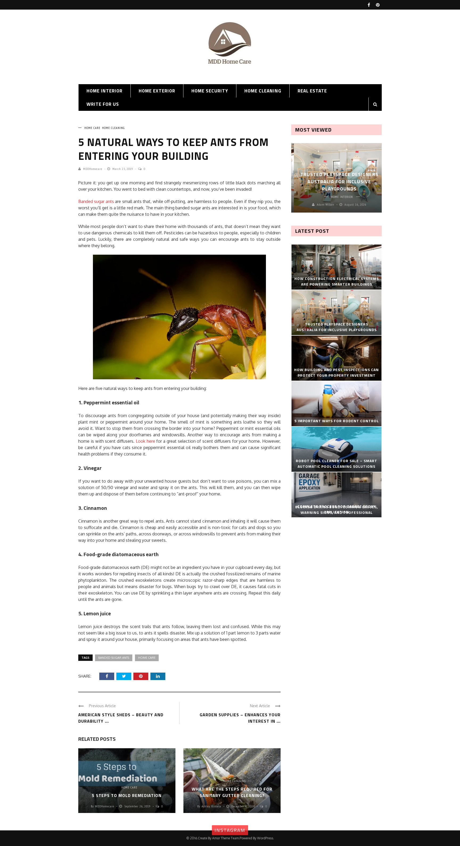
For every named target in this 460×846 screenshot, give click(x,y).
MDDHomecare (92, 169)
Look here (145, 441)
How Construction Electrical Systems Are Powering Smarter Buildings (336, 281)
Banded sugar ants (96, 201)
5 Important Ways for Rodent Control (336, 421)
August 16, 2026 (353, 204)
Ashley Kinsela (211, 806)
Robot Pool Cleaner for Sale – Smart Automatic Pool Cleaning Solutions (336, 463)
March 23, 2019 (123, 169)
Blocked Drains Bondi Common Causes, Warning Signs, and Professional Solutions (336, 512)
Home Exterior (157, 90)
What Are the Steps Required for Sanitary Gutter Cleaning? (232, 792)
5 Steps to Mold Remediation (127, 795)
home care (146, 658)
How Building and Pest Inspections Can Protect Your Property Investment (336, 372)
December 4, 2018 (243, 806)
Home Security (209, 90)
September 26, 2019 (138, 806)
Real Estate (312, 90)
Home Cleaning (262, 90)
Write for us (103, 104)
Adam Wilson (323, 204)
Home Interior (104, 90)
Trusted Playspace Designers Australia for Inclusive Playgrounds (337, 181)
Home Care (92, 128)
